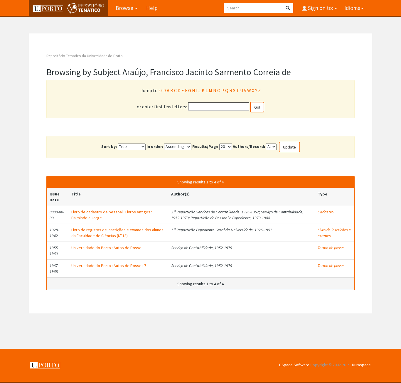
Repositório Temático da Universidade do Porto (84, 55)
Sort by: (109, 146)
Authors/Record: (249, 146)
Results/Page (205, 146)
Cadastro (325, 212)
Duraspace (361, 364)
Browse (125, 7)
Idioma (352, 7)
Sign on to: (320, 7)
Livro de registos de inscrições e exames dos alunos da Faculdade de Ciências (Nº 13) (117, 232)
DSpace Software (294, 364)
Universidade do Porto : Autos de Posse (106, 247)
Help (152, 7)
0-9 (162, 90)
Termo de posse (331, 247)
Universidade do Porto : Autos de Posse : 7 (108, 265)
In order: (154, 146)
